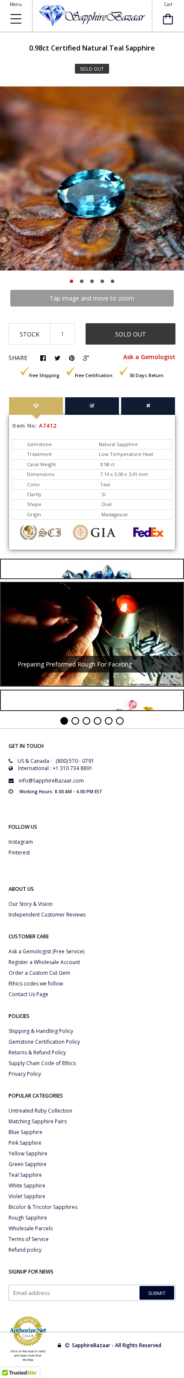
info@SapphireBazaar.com (51, 780)
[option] (92, 178)
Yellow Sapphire (28, 1153)
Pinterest (19, 852)
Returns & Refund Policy (37, 1052)
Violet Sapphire (27, 1196)
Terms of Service (29, 1239)
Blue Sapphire (25, 1132)
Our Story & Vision (31, 904)
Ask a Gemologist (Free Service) (46, 951)
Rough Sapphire (28, 1217)
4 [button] (102, 281)
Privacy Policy (25, 1073)
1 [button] (71, 281)
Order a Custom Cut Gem (39, 972)
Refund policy (25, 1249)
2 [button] (81, 281)
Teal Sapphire (25, 1175)
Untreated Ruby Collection (40, 1110)
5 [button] (112, 281)
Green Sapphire (28, 1164)
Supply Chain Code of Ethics (42, 1063)
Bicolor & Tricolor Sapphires (43, 1207)
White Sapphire (27, 1185)
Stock (29, 334)
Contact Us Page (28, 994)
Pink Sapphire (25, 1142)
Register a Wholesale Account (44, 962)
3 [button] (92, 281)
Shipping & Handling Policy (41, 1031)
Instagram (21, 841)
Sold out (130, 334)
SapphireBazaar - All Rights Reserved (117, 1345)
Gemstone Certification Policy (44, 1041)
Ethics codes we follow (36, 983)
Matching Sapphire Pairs (38, 1121)
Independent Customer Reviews (47, 914)
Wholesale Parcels (31, 1228)
